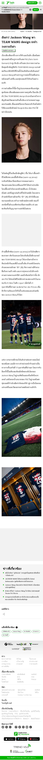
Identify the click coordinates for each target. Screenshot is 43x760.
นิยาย (3, 679)
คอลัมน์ (33, 674)
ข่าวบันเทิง (30, 31)
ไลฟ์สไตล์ (4, 682)
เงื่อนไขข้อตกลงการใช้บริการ (10, 719)
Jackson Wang (17, 631)
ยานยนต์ (18, 664)
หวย (32, 677)
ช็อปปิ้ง (4, 700)
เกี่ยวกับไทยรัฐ (23, 711)
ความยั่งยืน (5, 666)
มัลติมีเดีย (19, 682)
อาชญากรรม (5, 664)
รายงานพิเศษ (6, 674)
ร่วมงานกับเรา (12, 711)
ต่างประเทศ (32, 661)
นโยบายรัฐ (19, 661)
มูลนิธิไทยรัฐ (33, 711)
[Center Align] (40, 9)
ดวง (18, 677)
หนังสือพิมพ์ (20, 674)
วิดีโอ (18, 679)
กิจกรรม (4, 711)
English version (8, 50)
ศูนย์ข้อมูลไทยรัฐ (7, 714)
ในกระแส (32, 659)
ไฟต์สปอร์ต (5, 692)
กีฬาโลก (18, 692)
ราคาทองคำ (32, 664)
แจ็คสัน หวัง (6, 631)
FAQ (14, 714)
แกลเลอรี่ (4, 695)
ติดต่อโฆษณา (32, 719)
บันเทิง (23, 31)
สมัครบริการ (32, 3)
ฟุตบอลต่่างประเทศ (7, 690)
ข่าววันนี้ (5, 635)
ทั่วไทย (18, 659)
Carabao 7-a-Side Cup (24, 695)
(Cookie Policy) (6, 11)
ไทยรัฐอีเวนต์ (6, 703)
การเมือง (4, 661)
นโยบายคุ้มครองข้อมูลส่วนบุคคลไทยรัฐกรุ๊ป (15, 716)
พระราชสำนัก (6, 659)
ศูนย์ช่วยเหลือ (22, 714)
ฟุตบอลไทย (19, 690)
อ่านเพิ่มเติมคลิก (12, 9)
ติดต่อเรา (23, 719)
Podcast (33, 679)
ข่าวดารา (36, 631)
